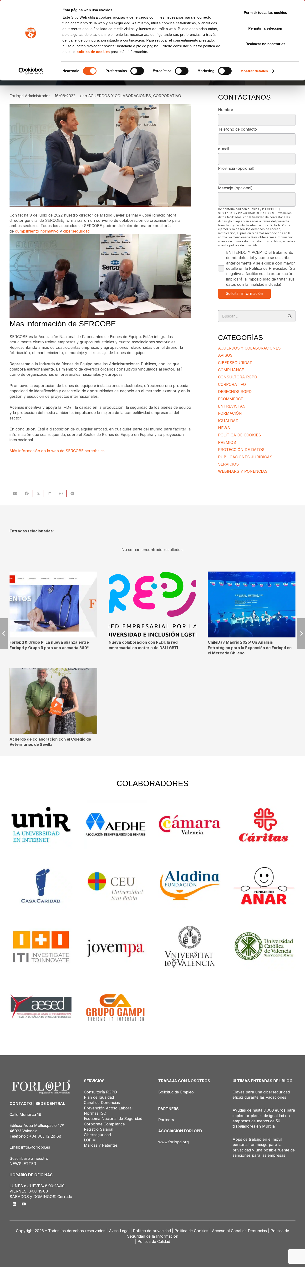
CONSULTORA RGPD (237, 377)
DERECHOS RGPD (235, 391)
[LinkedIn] (14, 1204)
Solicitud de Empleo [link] (176, 1092)
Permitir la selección (265, 28)
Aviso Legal (119, 1230)
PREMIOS (227, 442)
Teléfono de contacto (237, 129)
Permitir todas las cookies (265, 13)
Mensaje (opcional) (235, 188)
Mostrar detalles (254, 71)
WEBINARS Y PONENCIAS (243, 471)
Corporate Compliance (104, 1124)
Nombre (225, 109)
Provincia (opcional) (236, 168)
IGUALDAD (228, 420)
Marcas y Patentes (101, 1145)
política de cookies (93, 52)
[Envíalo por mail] (15, 493)
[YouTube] (24, 1204)
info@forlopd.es (35, 1147)
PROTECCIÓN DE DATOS (241, 449)
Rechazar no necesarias (265, 44)
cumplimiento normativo (37, 231)
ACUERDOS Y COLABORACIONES (119, 95)
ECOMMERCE (230, 399)
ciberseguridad (76, 231)
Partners (166, 1119)
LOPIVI (90, 1140)
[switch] (137, 71)
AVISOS (225, 355)
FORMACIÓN (230, 413)
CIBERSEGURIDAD (235, 362)
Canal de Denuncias (102, 1102)
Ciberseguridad (97, 1134)
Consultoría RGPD (100, 1092)
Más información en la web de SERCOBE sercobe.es (57, 450)
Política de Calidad (153, 1241)
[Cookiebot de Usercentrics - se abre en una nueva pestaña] (31, 71)
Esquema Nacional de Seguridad (113, 1118)
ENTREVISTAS (231, 406)
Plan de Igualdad (99, 1097)
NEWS (224, 427)
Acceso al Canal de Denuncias (239, 1230)
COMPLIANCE (231, 369)
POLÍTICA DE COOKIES (239, 435)
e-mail (223, 148)
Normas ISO (95, 1113)
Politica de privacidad (152, 1230)
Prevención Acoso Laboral (108, 1108)
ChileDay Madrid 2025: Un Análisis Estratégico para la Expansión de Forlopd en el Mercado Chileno (250, 647)
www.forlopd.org (173, 1142)
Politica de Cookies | (192, 1230)
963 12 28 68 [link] (49, 1136)
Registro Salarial (98, 1129)
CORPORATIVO (167, 95)
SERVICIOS (228, 464)
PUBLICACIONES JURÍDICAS (245, 457)
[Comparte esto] (26, 493)
